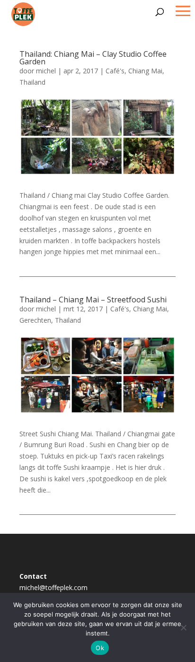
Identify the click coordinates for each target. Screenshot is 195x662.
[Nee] (183, 627)
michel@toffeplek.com (53, 587)
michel (46, 70)
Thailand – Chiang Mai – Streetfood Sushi (93, 299)
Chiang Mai (145, 70)
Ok (100, 648)
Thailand (32, 82)
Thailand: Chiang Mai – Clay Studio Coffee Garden (93, 58)
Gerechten (35, 320)
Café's (115, 70)
